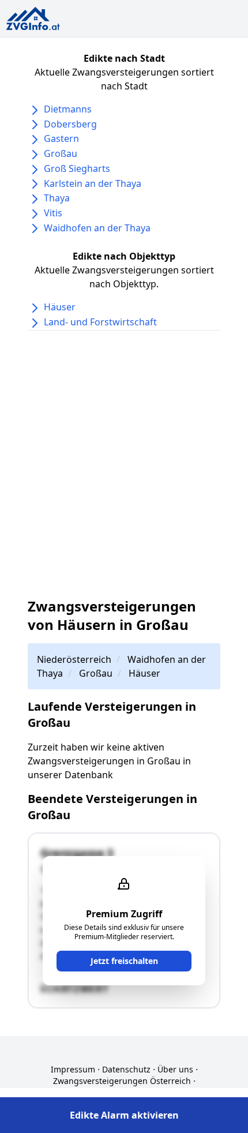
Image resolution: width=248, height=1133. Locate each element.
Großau (60, 153)
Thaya (57, 198)
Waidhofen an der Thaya (97, 228)
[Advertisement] (124, 464)
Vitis (53, 213)
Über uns (175, 1069)
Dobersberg (70, 124)
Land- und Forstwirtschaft (100, 322)
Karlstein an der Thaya (92, 183)
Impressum (73, 1069)
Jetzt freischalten (124, 960)
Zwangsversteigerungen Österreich (122, 1080)
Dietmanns (68, 109)
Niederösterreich (74, 659)
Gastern (61, 138)
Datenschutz (126, 1069)
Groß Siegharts (77, 168)
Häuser (60, 307)
